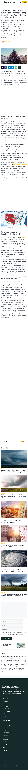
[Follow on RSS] (7, 751)
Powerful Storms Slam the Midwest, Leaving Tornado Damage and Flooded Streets (14, 594)
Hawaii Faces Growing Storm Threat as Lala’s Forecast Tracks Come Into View (12, 570)
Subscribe (24, 2)
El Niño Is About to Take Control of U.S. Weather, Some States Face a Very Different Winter (13, 496)
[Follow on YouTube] (4, 751)
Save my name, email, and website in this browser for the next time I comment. (14, 633)
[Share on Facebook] (5, 67)
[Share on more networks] (19, 67)
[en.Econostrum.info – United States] (10, 2)
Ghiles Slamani (7, 41)
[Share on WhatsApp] (16, 67)
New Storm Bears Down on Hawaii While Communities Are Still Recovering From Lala (14, 471)
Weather (3, 8)
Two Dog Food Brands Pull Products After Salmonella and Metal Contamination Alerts (14, 657)
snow (23, 237)
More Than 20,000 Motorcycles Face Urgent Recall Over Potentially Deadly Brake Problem (13, 670)
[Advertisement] (14, 101)
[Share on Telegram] (12, 67)
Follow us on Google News (12, 442)
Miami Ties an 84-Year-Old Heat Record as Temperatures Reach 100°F (13, 521)
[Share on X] (2, 67)
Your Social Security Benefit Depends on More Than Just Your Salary (13, 665)
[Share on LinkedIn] (9, 67)
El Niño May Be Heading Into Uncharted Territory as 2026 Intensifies (12, 546)
